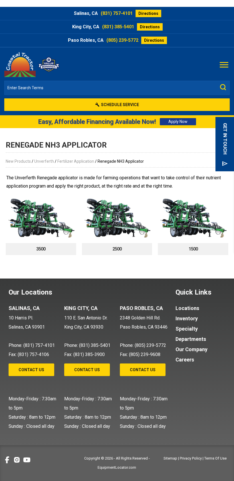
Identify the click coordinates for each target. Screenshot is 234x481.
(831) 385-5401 (118, 26)
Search (223, 87)
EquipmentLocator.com (117, 467)
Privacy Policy (191, 458)
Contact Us (31, 369)
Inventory (186, 318)
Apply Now (177, 121)
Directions (148, 13)
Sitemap (170, 458)
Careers (184, 360)
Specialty (186, 329)
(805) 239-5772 (122, 40)
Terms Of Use (215, 458)
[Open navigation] (224, 64)
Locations (187, 308)
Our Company (191, 349)
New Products (18, 161)
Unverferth (44, 161)
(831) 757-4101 (117, 13)
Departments (190, 339)
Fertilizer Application (75, 161)
